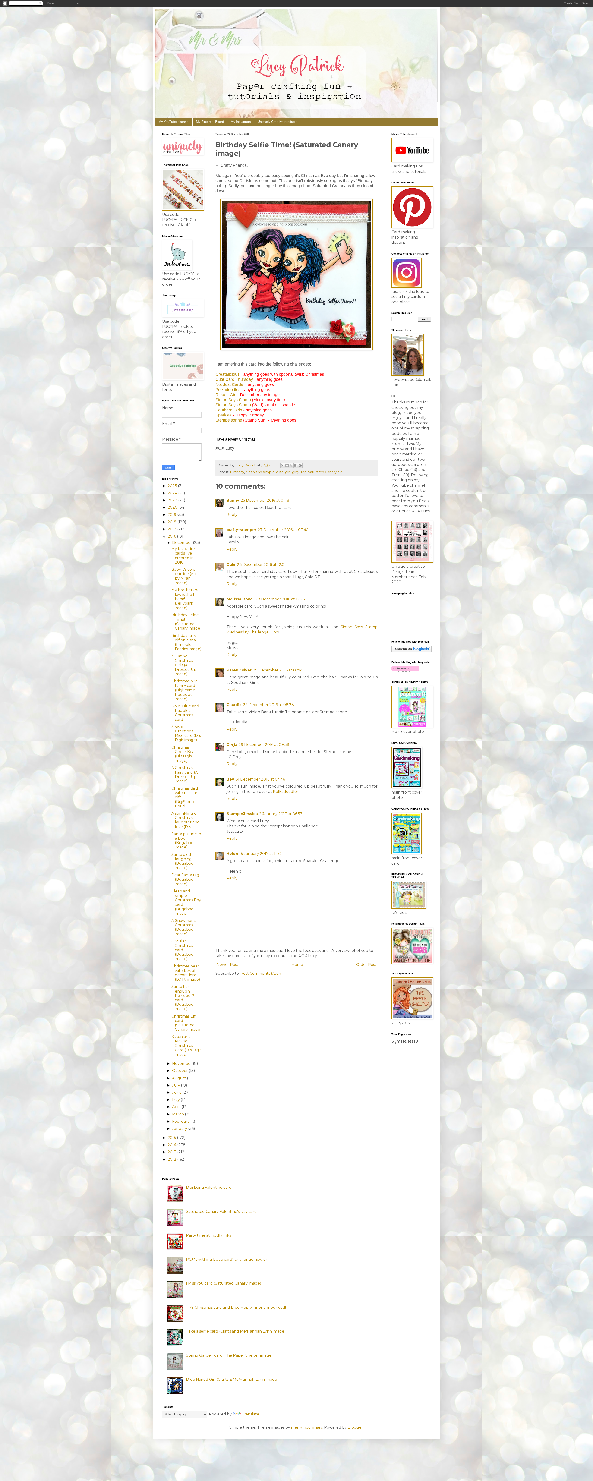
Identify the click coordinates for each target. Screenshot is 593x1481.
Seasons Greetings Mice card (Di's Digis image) (186, 733)
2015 (172, 1137)
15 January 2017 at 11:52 (261, 853)
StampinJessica (242, 814)
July (176, 1085)
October (180, 1070)
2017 (172, 529)
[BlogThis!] (287, 465)
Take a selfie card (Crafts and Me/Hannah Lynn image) (236, 1331)
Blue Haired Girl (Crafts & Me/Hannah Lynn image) (232, 1379)
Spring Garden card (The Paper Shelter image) (229, 1355)
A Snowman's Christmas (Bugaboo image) (183, 927)
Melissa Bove (240, 599)
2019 (172, 514)
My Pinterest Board (210, 121)
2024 (173, 493)
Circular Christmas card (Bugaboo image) (182, 950)
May (176, 1099)
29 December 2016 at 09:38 (264, 744)
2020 (173, 507)
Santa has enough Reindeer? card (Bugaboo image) (182, 997)
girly (295, 472)
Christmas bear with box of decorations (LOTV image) (185, 973)
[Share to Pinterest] (300, 465)
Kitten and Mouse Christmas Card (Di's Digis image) (186, 1045)
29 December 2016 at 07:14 (278, 670)
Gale (231, 564)
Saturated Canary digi (325, 472)
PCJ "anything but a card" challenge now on (227, 1259)
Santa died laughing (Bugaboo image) (182, 861)
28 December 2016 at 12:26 (280, 599)
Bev (230, 779)
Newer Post (227, 964)
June (177, 1092)
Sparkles (223, 415)
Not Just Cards (229, 384)
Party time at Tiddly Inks (208, 1235)
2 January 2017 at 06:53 (280, 814)
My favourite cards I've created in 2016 (183, 555)
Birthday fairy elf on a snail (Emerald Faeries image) (186, 642)
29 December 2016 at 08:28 (268, 705)
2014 (172, 1145)
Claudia (234, 705)
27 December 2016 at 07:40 (283, 530)
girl (287, 472)
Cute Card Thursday (234, 379)
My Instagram (241, 121)
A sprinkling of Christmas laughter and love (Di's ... (185, 820)
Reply (232, 514)
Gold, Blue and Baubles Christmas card (185, 713)
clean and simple (260, 472)
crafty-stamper (241, 530)
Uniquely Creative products (277, 121)
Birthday (237, 472)
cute (280, 472)
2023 (173, 500)
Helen (232, 853)
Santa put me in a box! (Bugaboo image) (186, 841)
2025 (173, 486)
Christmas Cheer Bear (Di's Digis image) (183, 754)
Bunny (233, 500)
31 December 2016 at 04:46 (260, 779)
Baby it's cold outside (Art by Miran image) (184, 576)
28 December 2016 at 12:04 (262, 564)
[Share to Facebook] (295, 465)
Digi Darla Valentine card (209, 1187)
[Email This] (282, 465)
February (181, 1121)
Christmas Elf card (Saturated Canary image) (186, 1023)
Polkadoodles (227, 389)
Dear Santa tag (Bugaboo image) (185, 879)
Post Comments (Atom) (262, 973)
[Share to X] (291, 465)
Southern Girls (228, 410)
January (180, 1128)
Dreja (232, 744)
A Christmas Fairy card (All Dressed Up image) (185, 774)
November (182, 1063)
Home (297, 964)
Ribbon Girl (225, 394)
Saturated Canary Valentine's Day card (221, 1211)
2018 (172, 522)
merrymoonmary (306, 1427)
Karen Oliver (239, 670)
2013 (172, 1152)
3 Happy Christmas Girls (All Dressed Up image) (183, 665)
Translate (250, 1414)
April (177, 1107)
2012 (172, 1159)
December (182, 542)
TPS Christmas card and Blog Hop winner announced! (236, 1307)
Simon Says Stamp (233, 399)
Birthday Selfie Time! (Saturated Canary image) (186, 622)
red (303, 472)
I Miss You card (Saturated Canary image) (223, 1283)
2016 (172, 536)
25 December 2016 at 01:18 (265, 500)
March (178, 1114)
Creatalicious (227, 374)
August (179, 1078)
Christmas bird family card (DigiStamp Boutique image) (184, 690)
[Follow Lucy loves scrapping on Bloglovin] (411, 651)
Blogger (355, 1427)
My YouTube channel (173, 121)
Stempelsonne (228, 420)
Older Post (366, 964)
